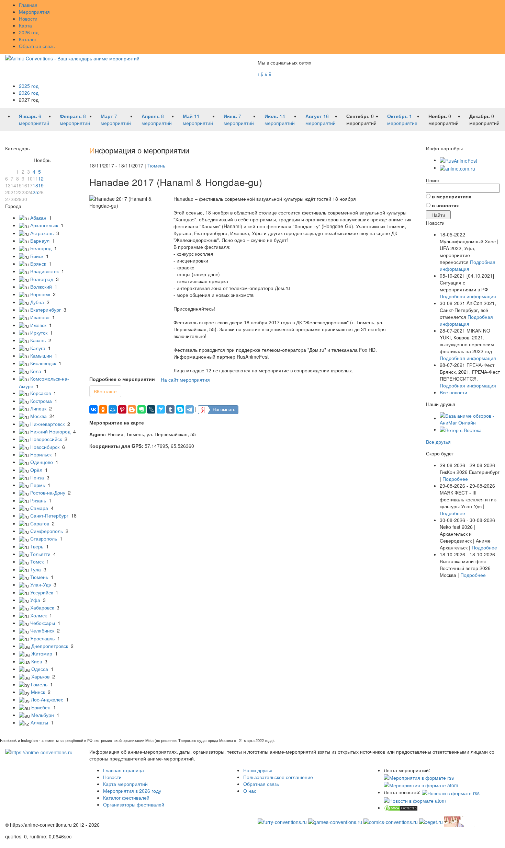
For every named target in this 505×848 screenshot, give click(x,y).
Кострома (41, 400)
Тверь (36, 546)
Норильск (41, 454)
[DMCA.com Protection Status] (401, 807)
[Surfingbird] (161, 409)
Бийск (36, 256)
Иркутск (38, 332)
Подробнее (455, 478)
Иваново (39, 317)
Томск (37, 561)
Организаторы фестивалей (133, 804)
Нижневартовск (47, 423)
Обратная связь (37, 46)
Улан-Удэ (40, 584)
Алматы (39, 722)
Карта (25, 25)
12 (41, 178)
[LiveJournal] (151, 409)
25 (35, 192)
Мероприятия (34, 11)
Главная (28, 4)
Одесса (39, 668)
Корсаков (40, 393)
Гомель (39, 684)
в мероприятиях (451, 196)
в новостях (445, 205)
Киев (36, 661)
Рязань (38, 500)
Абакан (38, 217)
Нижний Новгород (50, 431)
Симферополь (46, 530)
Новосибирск (44, 446)
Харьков (40, 676)
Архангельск (44, 225)
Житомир (41, 653)
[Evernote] (141, 409)
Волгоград (41, 279)
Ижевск (38, 325)
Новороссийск (46, 438)
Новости (28, 18)
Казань (38, 340)
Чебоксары (42, 622)
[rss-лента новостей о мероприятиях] (451, 792)
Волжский (41, 286)
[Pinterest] (122, 409)
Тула (35, 569)
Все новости (453, 392)
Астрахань (42, 233)
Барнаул (39, 240)
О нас (249, 790)
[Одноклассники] (103, 409)
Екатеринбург (45, 309)
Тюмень (39, 576)
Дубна (37, 302)
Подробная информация (467, 265)
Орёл (36, 469)
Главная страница (123, 770)
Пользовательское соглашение (278, 777)
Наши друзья (257, 770)
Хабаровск (42, 607)
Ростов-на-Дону (47, 492)
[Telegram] (190, 409)
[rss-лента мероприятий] (419, 777)
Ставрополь (43, 538)
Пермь (37, 484)
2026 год (28, 32)
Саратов (39, 523)
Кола (35, 371)
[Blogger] (132, 409)
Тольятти (40, 553)
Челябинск (42, 630)
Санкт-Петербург (49, 515)
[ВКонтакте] (93, 409)
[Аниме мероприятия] (38, 751)
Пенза (37, 477)
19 (41, 185)
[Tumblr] (170, 409)
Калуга (37, 348)
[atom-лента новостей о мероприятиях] (415, 800)
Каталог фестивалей (126, 797)
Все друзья (438, 441)
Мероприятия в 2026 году (132, 790)
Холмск (38, 615)
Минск (38, 691)
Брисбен (40, 707)
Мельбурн (42, 714)
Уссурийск (41, 592)
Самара (39, 507)
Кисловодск (43, 363)
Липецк (38, 408)
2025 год (28, 85)
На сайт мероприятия (185, 379)
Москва (38, 416)
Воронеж (40, 294)
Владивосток (44, 271)
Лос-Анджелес (47, 699)
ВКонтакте (105, 391)
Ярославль (42, 638)
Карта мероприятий (125, 783)
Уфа (35, 599)
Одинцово (41, 461)
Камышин (41, 355)
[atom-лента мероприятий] (421, 784)
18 (35, 185)
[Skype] (180, 409)
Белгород (41, 248)
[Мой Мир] (113, 409)
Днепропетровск (49, 645)
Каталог (27, 39)
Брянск (38, 263)
